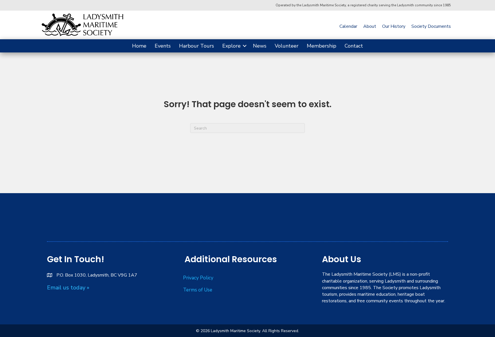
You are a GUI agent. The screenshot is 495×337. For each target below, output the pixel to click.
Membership (321, 45)
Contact (354, 45)
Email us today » (68, 287)
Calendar (348, 26)
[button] (245, 45)
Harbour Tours (196, 45)
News (259, 45)
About (369, 26)
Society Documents (431, 26)
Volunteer (286, 45)
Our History (393, 26)
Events (163, 45)
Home (139, 45)
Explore (231, 45)
